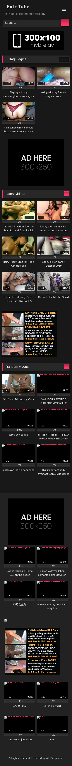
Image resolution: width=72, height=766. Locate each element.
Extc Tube (17, 6)
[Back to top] (61, 755)
